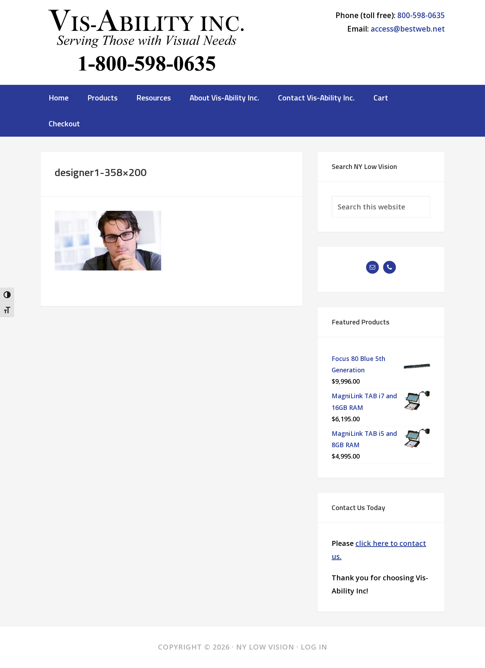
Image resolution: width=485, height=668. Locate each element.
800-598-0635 (421, 15)
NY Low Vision (146, 44)
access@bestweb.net (408, 29)
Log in (314, 647)
